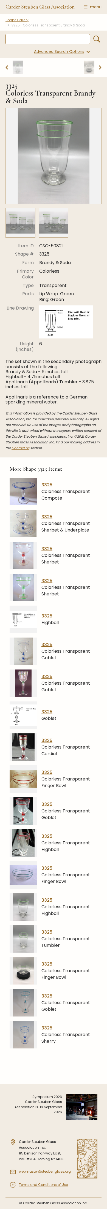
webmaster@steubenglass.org (45, 1171)
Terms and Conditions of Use (43, 1184)
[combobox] (47, 39)
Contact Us (20, 448)
